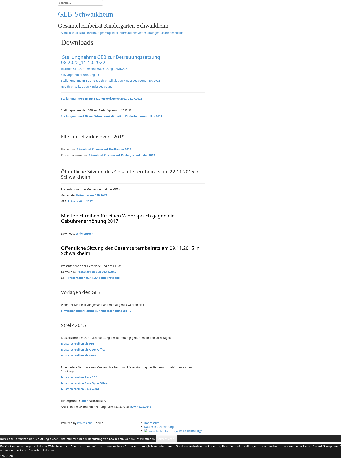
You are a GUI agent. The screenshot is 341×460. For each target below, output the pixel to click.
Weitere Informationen (140, 439)
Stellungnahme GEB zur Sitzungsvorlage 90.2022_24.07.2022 (101, 98)
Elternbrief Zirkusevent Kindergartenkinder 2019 (122, 155)
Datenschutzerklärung (159, 427)
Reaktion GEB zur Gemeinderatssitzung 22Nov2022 (94, 69)
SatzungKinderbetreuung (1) (80, 75)
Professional (85, 423)
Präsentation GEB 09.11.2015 (96, 272)
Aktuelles (67, 33)
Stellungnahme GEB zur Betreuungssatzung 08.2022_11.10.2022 (110, 59)
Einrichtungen (95, 33)
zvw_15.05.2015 (140, 407)
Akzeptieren (166, 439)
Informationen (128, 33)
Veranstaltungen (149, 33)
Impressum (151, 423)
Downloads (176, 33)
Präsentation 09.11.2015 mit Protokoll (94, 278)
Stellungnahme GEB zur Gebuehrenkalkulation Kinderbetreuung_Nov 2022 (110, 80)
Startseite (79, 33)
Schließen (6, 456)
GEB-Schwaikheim (85, 14)
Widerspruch (84, 233)
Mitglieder (111, 33)
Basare (164, 33)
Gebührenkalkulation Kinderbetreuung (87, 86)
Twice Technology (190, 431)
